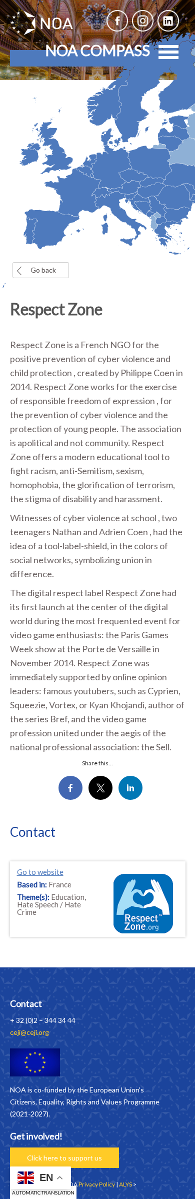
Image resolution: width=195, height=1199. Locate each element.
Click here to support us (64, 1157)
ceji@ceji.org (29, 1032)
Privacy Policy (96, 1184)
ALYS (125, 1184)
